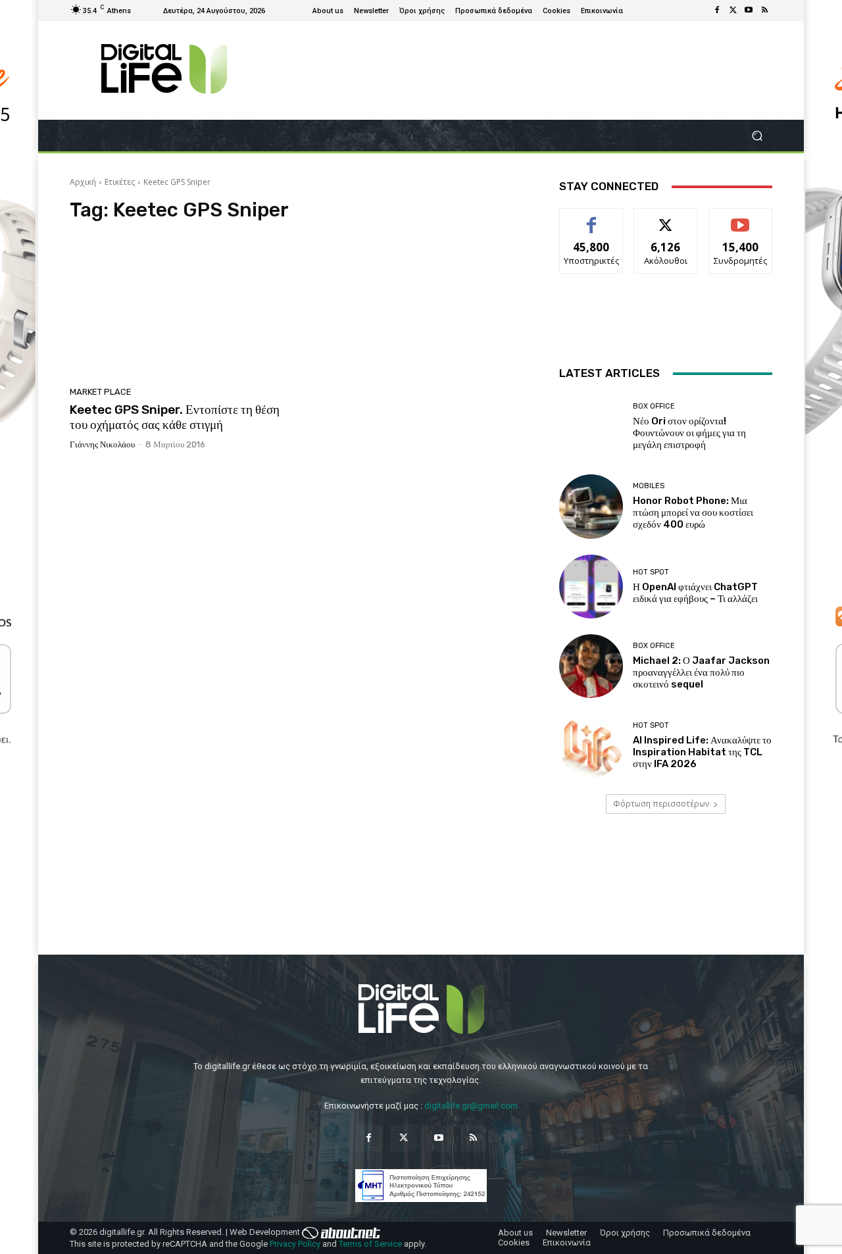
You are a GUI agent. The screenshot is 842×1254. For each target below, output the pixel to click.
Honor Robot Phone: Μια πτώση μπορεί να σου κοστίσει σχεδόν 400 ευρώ (693, 512)
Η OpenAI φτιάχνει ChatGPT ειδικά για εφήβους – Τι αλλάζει (695, 593)
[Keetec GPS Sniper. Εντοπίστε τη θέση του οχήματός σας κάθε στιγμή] (180, 307)
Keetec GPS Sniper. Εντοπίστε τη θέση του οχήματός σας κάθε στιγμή (175, 417)
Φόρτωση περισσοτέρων (661, 803)
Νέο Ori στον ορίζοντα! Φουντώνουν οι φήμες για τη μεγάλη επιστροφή (689, 433)
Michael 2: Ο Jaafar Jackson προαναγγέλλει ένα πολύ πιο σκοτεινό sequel (701, 672)
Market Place (101, 392)
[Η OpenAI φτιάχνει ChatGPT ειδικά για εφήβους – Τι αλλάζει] (591, 586)
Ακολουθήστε (666, 218)
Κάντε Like (591, 218)
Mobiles (648, 485)
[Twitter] (733, 10)
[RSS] (764, 10)
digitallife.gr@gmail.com (471, 1106)
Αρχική (83, 182)
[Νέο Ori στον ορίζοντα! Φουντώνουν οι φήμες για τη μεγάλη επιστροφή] (591, 427)
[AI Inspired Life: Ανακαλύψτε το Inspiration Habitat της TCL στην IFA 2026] (591, 746)
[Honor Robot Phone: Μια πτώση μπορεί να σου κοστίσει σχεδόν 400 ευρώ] (591, 506)
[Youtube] (748, 10)
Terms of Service (370, 1244)
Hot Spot (651, 572)
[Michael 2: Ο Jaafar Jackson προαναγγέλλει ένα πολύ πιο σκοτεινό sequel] (591, 666)
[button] (756, 135)
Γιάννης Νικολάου (102, 444)
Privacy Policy (295, 1244)
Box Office (654, 406)
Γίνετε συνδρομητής (741, 223)
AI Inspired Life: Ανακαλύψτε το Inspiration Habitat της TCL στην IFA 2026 (702, 752)
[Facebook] (717, 10)
